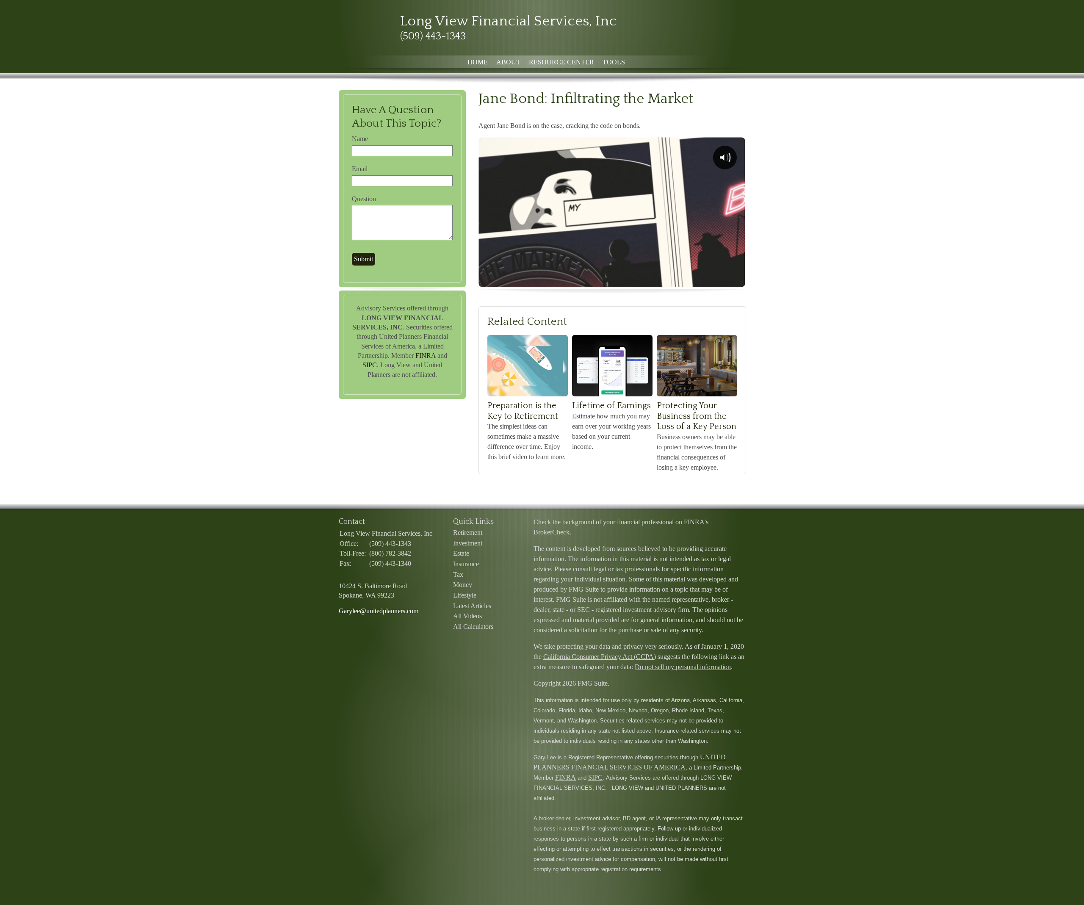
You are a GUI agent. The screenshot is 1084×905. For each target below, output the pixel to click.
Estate (461, 553)
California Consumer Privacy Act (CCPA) (599, 656)
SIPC (369, 364)
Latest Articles (472, 605)
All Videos (467, 616)
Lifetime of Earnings (611, 405)
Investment (467, 543)
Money (462, 584)
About (508, 62)
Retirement (467, 532)
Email (360, 168)
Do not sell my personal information (683, 666)
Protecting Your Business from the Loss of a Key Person (696, 416)
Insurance (466, 563)
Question (364, 198)
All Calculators (473, 626)
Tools (614, 62)
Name (360, 138)
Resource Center (561, 62)
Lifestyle (464, 595)
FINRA (425, 355)
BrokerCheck (552, 532)
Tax (458, 574)
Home (477, 62)
